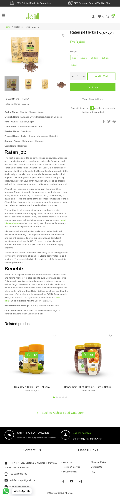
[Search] (107, 16)
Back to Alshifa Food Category (62, 412)
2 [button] (57, 397)
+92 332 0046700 (82, 433)
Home (7, 27)
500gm (83, 58)
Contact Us (96, 467)
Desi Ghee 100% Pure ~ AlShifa (32, 387)
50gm (74, 65)
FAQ (93, 471)
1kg (74, 58)
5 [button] (66, 397)
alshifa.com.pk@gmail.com (23, 480)
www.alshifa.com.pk (19, 486)
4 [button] (63, 397)
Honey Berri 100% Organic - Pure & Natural (88, 387)
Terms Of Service (71, 467)
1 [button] (54, 397)
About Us (67, 462)
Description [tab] (12, 99)
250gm (94, 58)
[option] (32, 362)
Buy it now (93, 87)
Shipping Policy (98, 462)
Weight (73, 51)
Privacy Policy (70, 471)
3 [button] (60, 397)
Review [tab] (26, 99)
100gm (105, 58)
